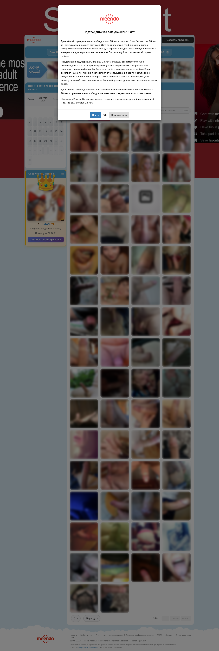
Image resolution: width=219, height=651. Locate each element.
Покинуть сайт (119, 115)
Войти (95, 115)
